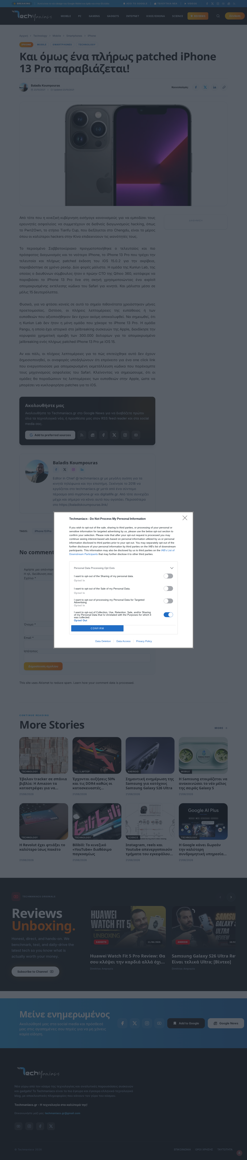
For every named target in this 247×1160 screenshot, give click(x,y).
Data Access (123, 641)
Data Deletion (103, 641)
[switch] (168, 576)
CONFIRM (97, 628)
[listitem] (123, 568)
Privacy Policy (144, 641)
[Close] (186, 519)
